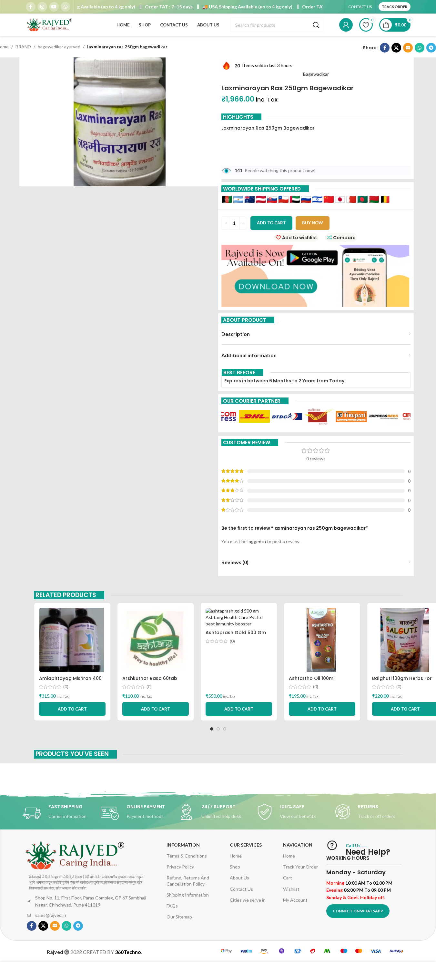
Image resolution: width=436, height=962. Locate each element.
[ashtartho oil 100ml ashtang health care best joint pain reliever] (322, 640)
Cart (287, 877)
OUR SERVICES (246, 845)
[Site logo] (50, 24)
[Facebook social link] (30, 7)
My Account (295, 900)
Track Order (394, 7)
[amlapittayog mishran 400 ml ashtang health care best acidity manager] (72, 640)
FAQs (172, 905)
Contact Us (241, 889)
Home (236, 856)
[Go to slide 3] (224, 729)
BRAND (23, 46)
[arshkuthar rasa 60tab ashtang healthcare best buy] (155, 640)
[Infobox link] (62, 813)
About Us (239, 877)
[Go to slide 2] (218, 729)
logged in (257, 541)
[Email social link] (408, 48)
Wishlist (291, 889)
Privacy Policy (180, 866)
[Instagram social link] (42, 7)
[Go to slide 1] (211, 729)
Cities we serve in (248, 900)
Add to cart (271, 222)
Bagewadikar (316, 74)
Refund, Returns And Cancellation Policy (188, 880)
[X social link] (396, 48)
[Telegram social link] (431, 48)
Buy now (312, 222)
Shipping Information (188, 895)
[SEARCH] (316, 24)
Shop (235, 866)
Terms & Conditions (187, 856)
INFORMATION (183, 845)
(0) (65, 686)
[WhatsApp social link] (65, 7)
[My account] (346, 24)
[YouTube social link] (54, 7)
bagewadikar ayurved (59, 46)
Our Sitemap (179, 916)
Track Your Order (300, 866)
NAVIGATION (297, 845)
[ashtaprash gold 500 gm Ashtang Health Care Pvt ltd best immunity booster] (239, 617)
